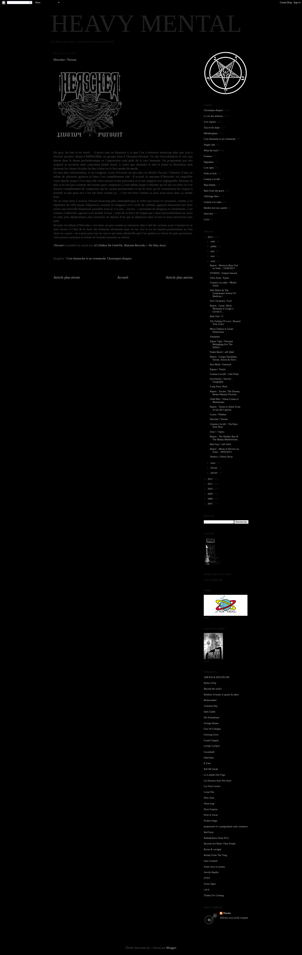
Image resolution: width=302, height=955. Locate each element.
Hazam (227, 913)
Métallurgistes (211, 133)
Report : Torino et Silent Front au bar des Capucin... (225, 408)
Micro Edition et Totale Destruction (221, 330)
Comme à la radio (212, 202)
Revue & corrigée (212, 849)
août (213, 241)
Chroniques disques (119, 258)
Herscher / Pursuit (219, 419)
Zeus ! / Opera (217, 432)
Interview (208, 213)
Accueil (122, 277)
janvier (214, 472)
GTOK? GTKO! (212, 746)
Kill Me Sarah (211, 769)
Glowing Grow (211, 734)
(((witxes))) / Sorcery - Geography (221, 380)
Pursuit (59, 245)
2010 (210, 489)
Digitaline (209, 162)
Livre (206, 219)
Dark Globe (209, 711)
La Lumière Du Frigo (214, 775)
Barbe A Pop (210, 683)
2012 (210, 479)
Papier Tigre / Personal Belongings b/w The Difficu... (221, 344)
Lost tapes (209, 167)
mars (213, 463)
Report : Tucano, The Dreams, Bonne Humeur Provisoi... (225, 393)
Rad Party (209, 832)
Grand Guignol (211, 740)
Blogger (171, 947)
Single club (209, 144)
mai (213, 256)
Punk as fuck (210, 173)
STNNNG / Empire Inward (223, 273)
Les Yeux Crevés (212, 786)
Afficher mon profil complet (234, 918)
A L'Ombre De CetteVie (108, 245)
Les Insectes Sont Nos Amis (217, 780)
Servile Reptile (211, 872)
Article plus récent (66, 277)
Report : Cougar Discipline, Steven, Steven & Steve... (224, 358)
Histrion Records (134, 245)
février (214, 468)
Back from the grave (214, 190)
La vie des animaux (213, 116)
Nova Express (210, 809)
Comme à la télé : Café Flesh (224, 374)
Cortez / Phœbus (218, 414)
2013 (210, 237)
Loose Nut (209, 792)
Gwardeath (209, 752)
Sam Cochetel (210, 861)
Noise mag (209, 803)
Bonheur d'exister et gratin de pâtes (221, 694)
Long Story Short (218, 386)
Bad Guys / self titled (220, 444)
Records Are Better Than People (220, 843)
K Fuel (207, 763)
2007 (210, 503)
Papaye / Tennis (217, 369)
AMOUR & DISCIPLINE (217, 677)
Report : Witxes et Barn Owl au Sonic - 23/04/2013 (224, 267)
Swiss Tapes (210, 884)
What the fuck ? (212, 150)
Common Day (211, 706)
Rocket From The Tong (215, 855)
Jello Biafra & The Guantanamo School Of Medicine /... (223, 293)
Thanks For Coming (214, 895)
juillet (214, 246)
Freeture (208, 156)
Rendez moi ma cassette (215, 208)
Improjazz (209, 757)
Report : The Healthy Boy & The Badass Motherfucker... (225, 438)
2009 (210, 494)
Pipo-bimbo (209, 185)
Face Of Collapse (212, 729)
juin (213, 251)
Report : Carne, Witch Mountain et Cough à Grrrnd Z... (221, 308)
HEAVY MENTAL (146, 23)
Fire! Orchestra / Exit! (221, 301)
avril (213, 261)
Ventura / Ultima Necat (221, 456)
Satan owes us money (214, 866)
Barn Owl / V (216, 316)
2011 (210, 484)
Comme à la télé (212, 179)
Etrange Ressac (211, 723)
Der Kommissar (211, 717)
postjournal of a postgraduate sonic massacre (226, 826)
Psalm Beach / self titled (222, 352)
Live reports (210, 122)
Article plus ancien (179, 277)
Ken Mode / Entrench (220, 364)
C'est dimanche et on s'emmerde (86, 258)
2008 (210, 499)
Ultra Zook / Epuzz (219, 278)
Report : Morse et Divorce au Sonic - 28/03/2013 (224, 450)
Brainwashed (210, 700)
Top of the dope (212, 127)
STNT (207, 878)
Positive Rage (210, 820)
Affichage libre (211, 196)
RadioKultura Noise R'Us (216, 838)
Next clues (209, 798)
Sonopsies (215, 336)
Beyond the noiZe (212, 689)
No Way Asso (157, 245)
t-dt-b (206, 889)
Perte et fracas (211, 815)
